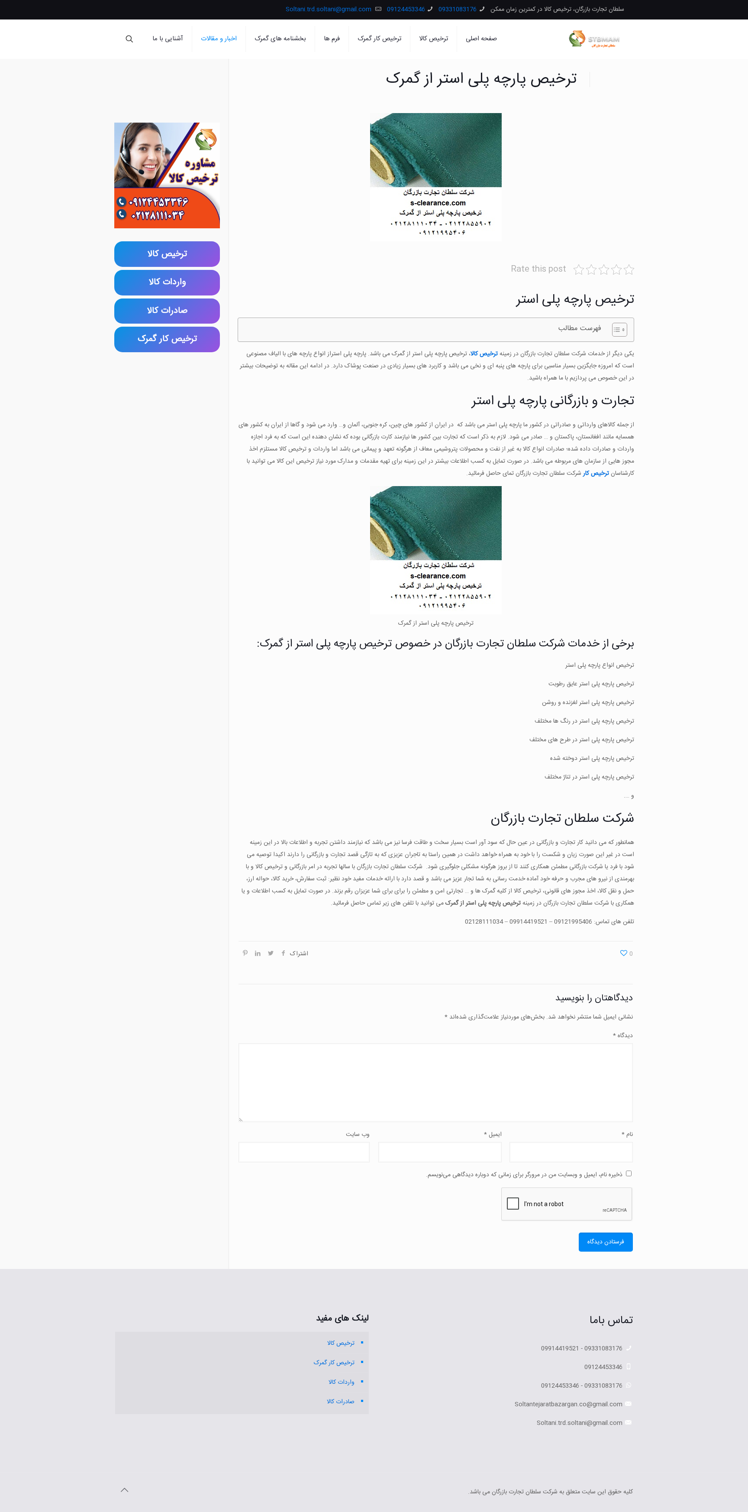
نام (627, 1134)
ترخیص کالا (341, 1343)
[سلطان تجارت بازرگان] (595, 38)
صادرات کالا (341, 1402)
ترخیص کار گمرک (334, 1363)
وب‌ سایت (358, 1134)
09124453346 (406, 9)
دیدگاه (623, 1036)
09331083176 (457, 9)
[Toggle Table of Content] (615, 329)
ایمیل (493, 1134)
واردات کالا (342, 1382)
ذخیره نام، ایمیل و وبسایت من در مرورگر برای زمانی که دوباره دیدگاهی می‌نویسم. (524, 1175)
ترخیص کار (597, 473)
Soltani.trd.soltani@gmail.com (329, 9)
